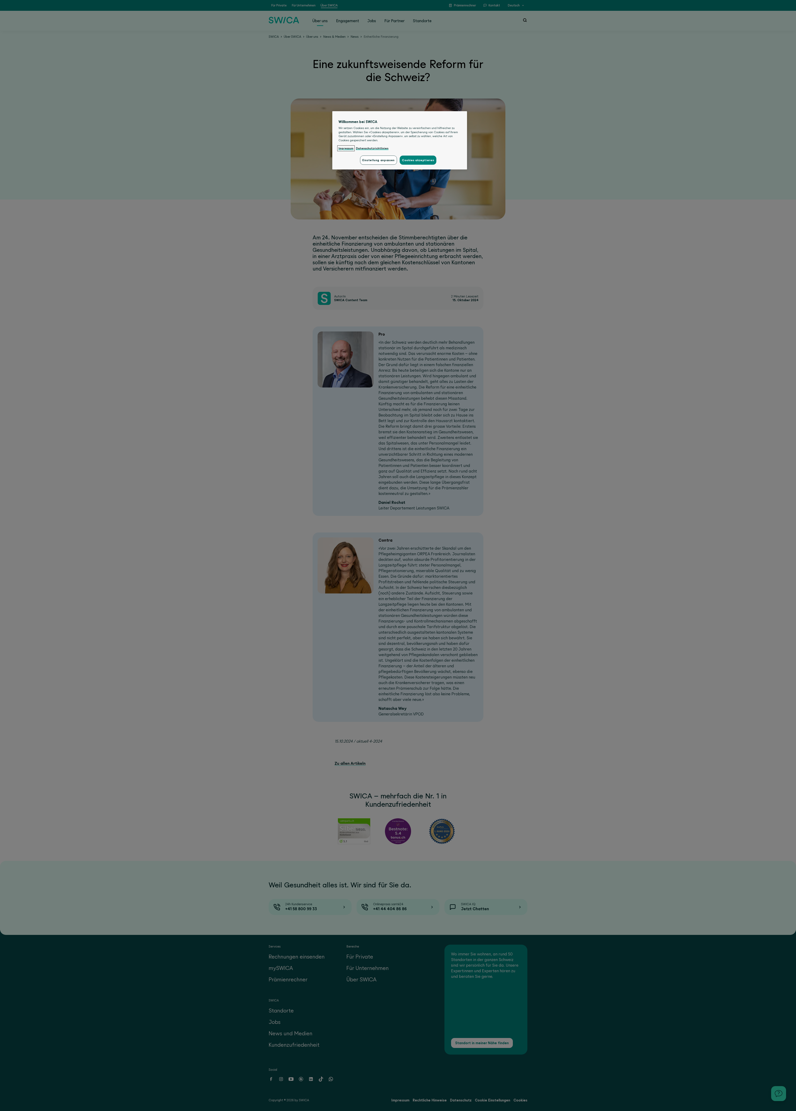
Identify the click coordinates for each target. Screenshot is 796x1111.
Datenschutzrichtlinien (372, 148)
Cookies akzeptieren (418, 160)
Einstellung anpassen (378, 160)
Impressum (346, 148)
